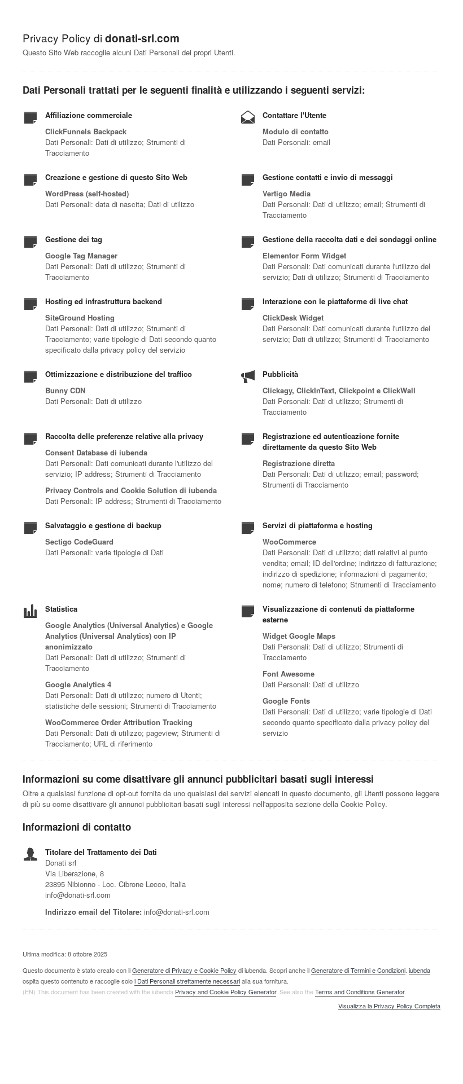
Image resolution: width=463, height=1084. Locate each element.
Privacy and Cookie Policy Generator (225, 991)
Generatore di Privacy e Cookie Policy (184, 970)
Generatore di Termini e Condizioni (358, 970)
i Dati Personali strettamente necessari (187, 980)
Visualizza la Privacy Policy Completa (389, 1006)
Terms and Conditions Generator (359, 991)
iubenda (419, 970)
